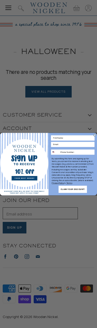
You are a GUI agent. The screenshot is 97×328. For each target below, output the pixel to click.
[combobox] (55, 152)
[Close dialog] (94, 135)
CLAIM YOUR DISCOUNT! (73, 189)
